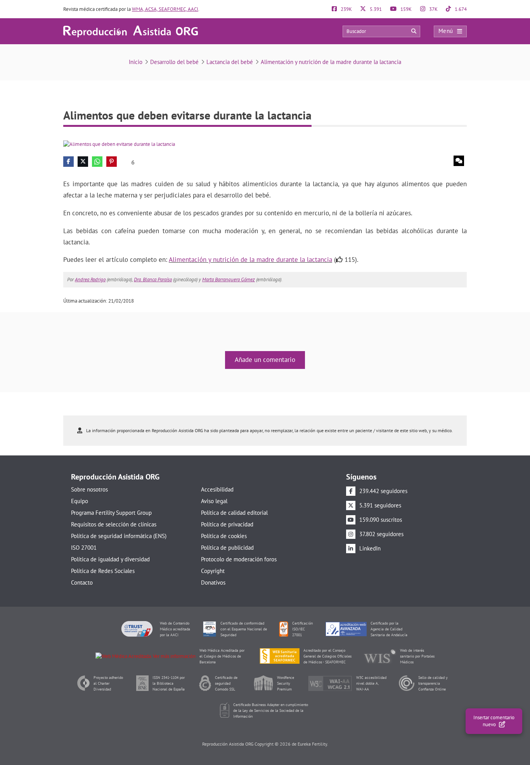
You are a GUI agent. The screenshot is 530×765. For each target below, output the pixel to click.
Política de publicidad (227, 547)
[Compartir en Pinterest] (111, 161)
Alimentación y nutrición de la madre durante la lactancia (331, 62)
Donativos (213, 582)
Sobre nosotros (89, 489)
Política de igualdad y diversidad (110, 559)
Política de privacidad (227, 524)
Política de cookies (224, 536)
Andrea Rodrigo (90, 279)
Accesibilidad (217, 489)
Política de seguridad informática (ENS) (118, 536)
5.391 (375, 9)
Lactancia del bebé (229, 62)
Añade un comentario (265, 359)
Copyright (213, 571)
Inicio (135, 62)
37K (433, 9)
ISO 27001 (84, 547)
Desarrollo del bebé (174, 62)
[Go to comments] (459, 161)
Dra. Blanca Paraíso (153, 279)
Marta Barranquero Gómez (228, 279)
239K (345, 9)
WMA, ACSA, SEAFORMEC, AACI (165, 9)
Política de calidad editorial (234, 513)
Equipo (79, 501)
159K (405, 9)
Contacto (82, 582)
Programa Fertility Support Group (111, 513)
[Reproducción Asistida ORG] (130, 31)
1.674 (460, 9)
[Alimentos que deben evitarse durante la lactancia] (119, 143)
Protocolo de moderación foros (239, 559)
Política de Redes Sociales (103, 571)
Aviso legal (214, 501)
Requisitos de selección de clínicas (113, 524)
